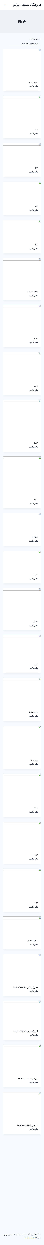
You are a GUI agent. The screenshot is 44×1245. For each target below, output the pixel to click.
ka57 (36, 386)
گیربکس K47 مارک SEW (28, 1079)
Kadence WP (30, 1238)
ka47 (36, 338)
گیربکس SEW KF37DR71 (27, 1125)
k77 (36, 245)
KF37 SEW (33, 712)
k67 (36, 206)
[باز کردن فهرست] (5, 5)
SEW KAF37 (33, 940)
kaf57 (36, 575)
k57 (36, 168)
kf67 (36, 855)
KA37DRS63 (33, 292)
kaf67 (36, 622)
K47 (36, 130)
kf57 (36, 808)
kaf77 (36, 664)
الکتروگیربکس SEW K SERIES (25, 987)
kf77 (36, 903)
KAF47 (35, 537)
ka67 (36, 443)
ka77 (36, 500)
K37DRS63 (33, 82)
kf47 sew (34, 760)
